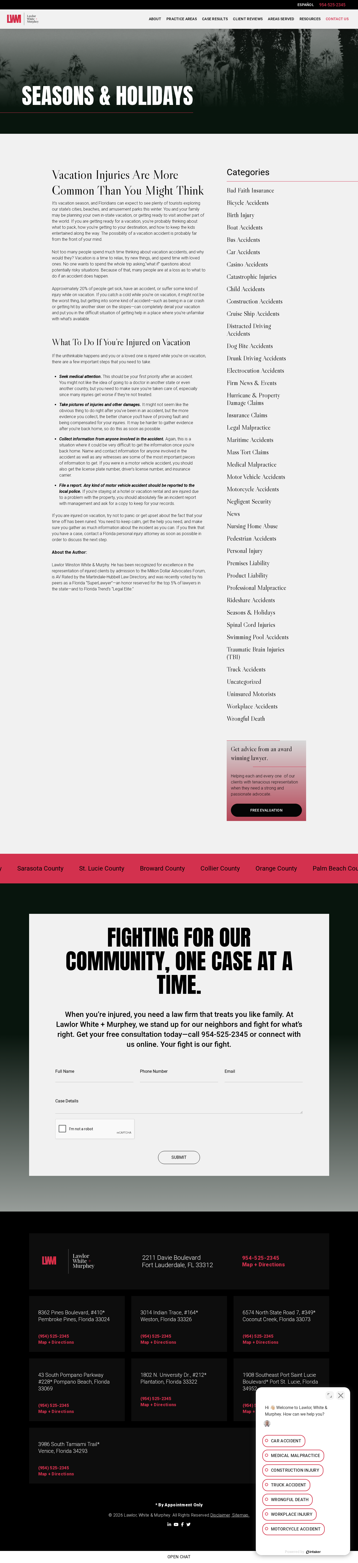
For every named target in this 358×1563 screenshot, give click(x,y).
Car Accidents (243, 252)
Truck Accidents (246, 669)
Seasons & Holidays (251, 612)
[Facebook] (182, 1524)
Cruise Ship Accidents (253, 313)
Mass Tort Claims (248, 452)
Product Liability (247, 575)
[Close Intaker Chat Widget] (341, 1395)
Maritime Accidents (250, 440)
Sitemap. (240, 1515)
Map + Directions (263, 1264)
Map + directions (56, 1411)
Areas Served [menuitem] (281, 19)
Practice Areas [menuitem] (181, 19)
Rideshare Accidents (251, 600)
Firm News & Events (251, 383)
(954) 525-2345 (53, 1336)
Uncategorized (244, 681)
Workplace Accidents (252, 706)
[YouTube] (176, 1524)
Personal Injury (245, 550)
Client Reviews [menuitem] (248, 19)
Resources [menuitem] (310, 19)
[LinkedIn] (169, 1524)
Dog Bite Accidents (250, 346)
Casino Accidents (247, 264)
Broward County (132, 869)
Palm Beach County (309, 869)
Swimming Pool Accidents (258, 637)
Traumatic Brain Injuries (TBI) (255, 653)
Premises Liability (248, 563)
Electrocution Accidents (255, 370)
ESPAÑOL (305, 5)
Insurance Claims (247, 415)
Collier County (189, 869)
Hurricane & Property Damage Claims (253, 399)
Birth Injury (240, 215)
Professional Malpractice (256, 587)
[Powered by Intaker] (313, 1552)
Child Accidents (246, 289)
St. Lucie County (71, 869)
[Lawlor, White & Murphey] (23, 19)
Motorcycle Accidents (253, 489)
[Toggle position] (330, 1395)
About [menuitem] (155, 19)
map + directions (56, 1342)
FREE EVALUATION (266, 810)
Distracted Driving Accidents (249, 329)
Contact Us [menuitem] (337, 19)
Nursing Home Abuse (252, 526)
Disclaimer (220, 1515)
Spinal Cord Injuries (251, 624)
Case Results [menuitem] (215, 19)
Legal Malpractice (248, 427)
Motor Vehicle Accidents (256, 477)
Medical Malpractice (251, 464)
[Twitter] (188, 1524)
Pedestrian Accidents (251, 538)
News (233, 514)
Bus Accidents (243, 239)
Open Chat (179, 1556)
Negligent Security (249, 501)
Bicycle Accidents (248, 202)
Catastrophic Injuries (251, 276)
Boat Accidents (245, 227)
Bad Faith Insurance (250, 190)
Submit (179, 1157)
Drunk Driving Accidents (256, 358)
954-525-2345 (332, 4)
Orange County (246, 869)
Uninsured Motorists (251, 694)
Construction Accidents (255, 301)
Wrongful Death (246, 718)
